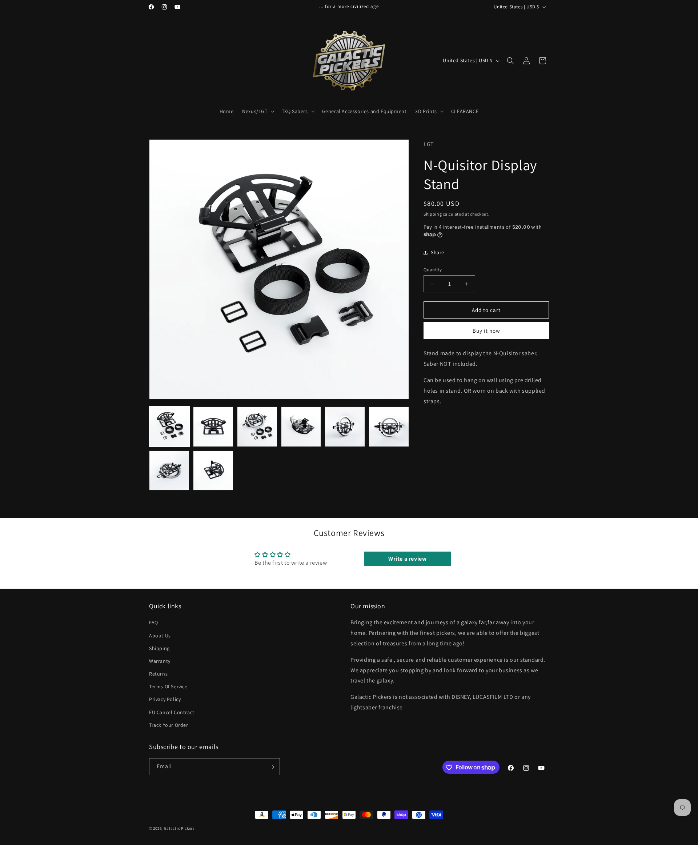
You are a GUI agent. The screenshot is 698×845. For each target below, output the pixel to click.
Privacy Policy (165, 699)
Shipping (433, 213)
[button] (257, 111)
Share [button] (437, 252)
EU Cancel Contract (171, 712)
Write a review (407, 558)
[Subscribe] (272, 767)
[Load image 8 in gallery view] (213, 470)
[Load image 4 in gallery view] (301, 427)
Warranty (160, 661)
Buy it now (486, 330)
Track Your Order (168, 725)
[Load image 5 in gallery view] (345, 427)
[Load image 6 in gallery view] (389, 427)
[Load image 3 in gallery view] (257, 427)
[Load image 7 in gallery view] (169, 470)
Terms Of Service (168, 686)
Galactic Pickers (179, 828)
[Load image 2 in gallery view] (213, 427)
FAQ (153, 623)
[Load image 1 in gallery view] (169, 427)
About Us (160, 635)
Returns (158, 673)
